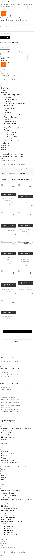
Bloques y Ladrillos (10, 99)
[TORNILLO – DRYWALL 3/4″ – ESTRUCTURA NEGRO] (25, 248)
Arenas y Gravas (9, 97)
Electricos (7, 112)
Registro (5, 47)
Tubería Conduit (10, 132)
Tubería (6, 130)
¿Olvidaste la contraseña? (9, 42)
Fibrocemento (10, 108)
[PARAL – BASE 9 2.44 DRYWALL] (25, 219)
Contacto (4, 147)
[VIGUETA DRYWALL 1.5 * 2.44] (8, 220)
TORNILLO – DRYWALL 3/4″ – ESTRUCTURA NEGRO (25, 259)
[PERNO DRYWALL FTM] (25, 191)
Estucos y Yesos (10, 121)
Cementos (7, 101)
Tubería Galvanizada (12, 141)
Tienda (3, 90)
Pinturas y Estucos (10, 117)
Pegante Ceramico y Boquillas (14, 128)
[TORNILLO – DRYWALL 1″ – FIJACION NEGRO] (25, 277)
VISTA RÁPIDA (9, 194)
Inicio (2, 169)
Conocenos (5, 145)
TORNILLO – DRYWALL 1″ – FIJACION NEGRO (25, 289)
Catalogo (4, 92)
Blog (2, 479)
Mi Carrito (4, 456)
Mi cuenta (4, 451)
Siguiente (17, 341)
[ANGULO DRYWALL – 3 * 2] (8, 248)
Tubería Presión (10, 139)
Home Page (5, 88)
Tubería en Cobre (11, 137)
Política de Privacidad (8, 460)
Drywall (7, 110)
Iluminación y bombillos (13, 115)
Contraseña (4, 27)
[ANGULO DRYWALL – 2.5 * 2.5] (8, 278)
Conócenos (5, 143)
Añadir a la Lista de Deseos (13, 186)
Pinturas (8, 119)
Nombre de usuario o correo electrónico (14, 20)
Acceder (5, 37)
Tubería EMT (9, 134)
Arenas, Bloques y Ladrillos (12, 95)
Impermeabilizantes (10, 123)
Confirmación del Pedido (9, 454)
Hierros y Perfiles (10, 126)
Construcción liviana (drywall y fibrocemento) (16, 428)
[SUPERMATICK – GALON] (8, 307)
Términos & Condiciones (9, 462)
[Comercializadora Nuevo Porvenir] (17, 52)
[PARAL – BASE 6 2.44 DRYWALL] (8, 190)
